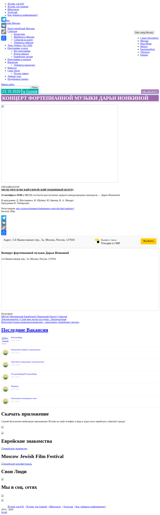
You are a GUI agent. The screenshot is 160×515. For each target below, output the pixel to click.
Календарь (19, 34)
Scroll (4, 512)
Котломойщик (16, 337)
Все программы (22, 51)
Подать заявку (21, 73)
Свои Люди (14, 70)
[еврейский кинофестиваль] (16, 464)
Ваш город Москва (144, 32)
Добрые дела (14, 76)
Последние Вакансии (24, 330)
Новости (12, 68)
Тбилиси (145, 52)
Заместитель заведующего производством (27, 362)
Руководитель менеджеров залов (24, 398)
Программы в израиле (19, 59)
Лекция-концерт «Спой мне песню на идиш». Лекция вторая (33, 319)
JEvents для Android (18, 6)
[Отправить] (80, 232)
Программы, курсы (18, 48)
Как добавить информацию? (23, 15)
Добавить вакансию (24, 65)
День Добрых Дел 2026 (20, 45)
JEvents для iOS (16, 3)
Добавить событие (23, 42)
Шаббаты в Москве (24, 37)
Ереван (144, 55)
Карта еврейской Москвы (21, 28)
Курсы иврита (21, 53)
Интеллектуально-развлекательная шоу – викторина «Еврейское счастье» (40, 322)
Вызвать (148, 241)
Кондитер (14, 386)
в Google (30, 91)
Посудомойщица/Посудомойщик (24, 374)
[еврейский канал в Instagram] (2, 501)
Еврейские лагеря (23, 56)
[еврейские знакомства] (14, 448)
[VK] (80, 222)
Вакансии (13, 62)
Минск (144, 46)
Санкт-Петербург (149, 38)
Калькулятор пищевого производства (25, 350)
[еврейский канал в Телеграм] (2, 496)
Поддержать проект (18, 79)
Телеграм (12, 12)
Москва (144, 40)
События (12, 31)
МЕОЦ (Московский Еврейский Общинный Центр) (37, 189)
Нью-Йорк (146, 43)
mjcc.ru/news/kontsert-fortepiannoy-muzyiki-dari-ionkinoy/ (45, 208)
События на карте (23, 39)
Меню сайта (7, 84)
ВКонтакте (13, 9)
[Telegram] (80, 217)
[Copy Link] (80, 227)
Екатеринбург (147, 49)
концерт (151, 91)
